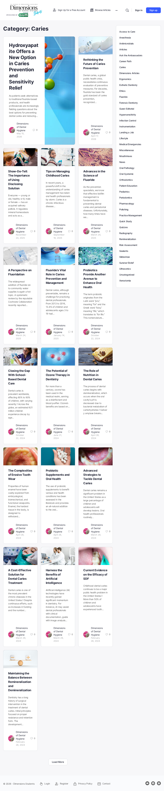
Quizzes (123, 227)
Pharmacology (126, 203)
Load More (58, 761)
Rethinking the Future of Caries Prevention (94, 64)
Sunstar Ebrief (126, 262)
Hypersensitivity (127, 114)
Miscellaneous (126, 150)
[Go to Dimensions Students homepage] (24, 10)
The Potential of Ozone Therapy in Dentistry (58, 375)
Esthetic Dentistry (128, 85)
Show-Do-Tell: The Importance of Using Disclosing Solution (19, 180)
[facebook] (153, 783)
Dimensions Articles (129, 73)
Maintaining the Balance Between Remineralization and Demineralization (20, 682)
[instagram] (159, 783)
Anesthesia (125, 37)
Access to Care (127, 31)
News (122, 162)
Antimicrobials (126, 43)
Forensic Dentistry (128, 102)
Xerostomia (125, 280)
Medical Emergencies (130, 144)
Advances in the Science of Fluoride (94, 175)
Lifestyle (123, 138)
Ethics (122, 91)
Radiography (125, 233)
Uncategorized (126, 274)
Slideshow (124, 256)
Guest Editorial (126, 108)
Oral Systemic (126, 174)
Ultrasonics (125, 268)
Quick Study (125, 221)
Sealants (123, 251)
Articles (123, 49)
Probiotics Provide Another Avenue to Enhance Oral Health (94, 278)
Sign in (139, 10)
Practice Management (130, 215)
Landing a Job (126, 132)
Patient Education (128, 185)
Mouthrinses (125, 156)
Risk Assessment (128, 245)
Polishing (123, 209)
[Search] (127, 10)
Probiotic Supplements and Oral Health (58, 475)
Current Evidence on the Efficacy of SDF (95, 574)
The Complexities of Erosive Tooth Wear (20, 475)
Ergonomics (125, 79)
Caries (122, 67)
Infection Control (127, 120)
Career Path (125, 61)
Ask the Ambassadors (130, 55)
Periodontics (125, 197)
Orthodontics (126, 179)
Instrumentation (127, 126)
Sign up (153, 10)
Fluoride (123, 96)
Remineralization (127, 239)
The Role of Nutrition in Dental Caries (92, 375)
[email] (147, 783)
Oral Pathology (126, 168)
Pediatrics (124, 191)
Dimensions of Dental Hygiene (23, 127)
